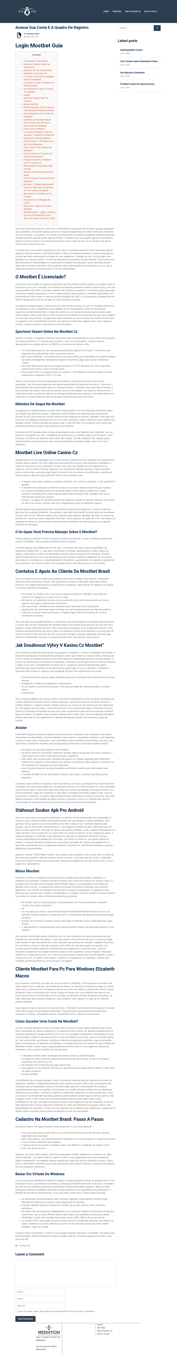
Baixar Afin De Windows (35, 126)
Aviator (27, 95)
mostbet (76, 299)
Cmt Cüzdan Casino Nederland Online (139, 61)
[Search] (157, 28)
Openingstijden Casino (131, 50)
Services (117, 11)
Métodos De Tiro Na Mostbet (38, 70)
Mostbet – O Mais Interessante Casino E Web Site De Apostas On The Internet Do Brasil (38, 187)
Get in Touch (150, 11)
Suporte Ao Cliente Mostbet (37, 138)
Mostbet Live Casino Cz (35, 73)
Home (106, 11)
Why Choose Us (132, 11)
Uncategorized (24, 1245)
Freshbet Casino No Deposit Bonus (137, 84)
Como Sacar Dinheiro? (34, 129)
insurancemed (33, 34)
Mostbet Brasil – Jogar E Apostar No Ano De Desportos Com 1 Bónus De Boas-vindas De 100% (39, 215)
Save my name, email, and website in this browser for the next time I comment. (56, 1311)
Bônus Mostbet (31, 104)
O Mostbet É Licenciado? (36, 61)
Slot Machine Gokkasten (132, 72)
